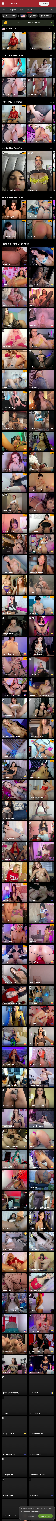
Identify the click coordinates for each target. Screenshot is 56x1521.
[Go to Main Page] (17, 3)
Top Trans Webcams (12, 55)
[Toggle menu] (3, 3)
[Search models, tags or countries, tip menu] (52, 10)
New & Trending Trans (13, 197)
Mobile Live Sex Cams (13, 148)
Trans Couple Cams (12, 101)
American (11, 28)
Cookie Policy (36, 1511)
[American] (23, 16)
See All (51, 29)
